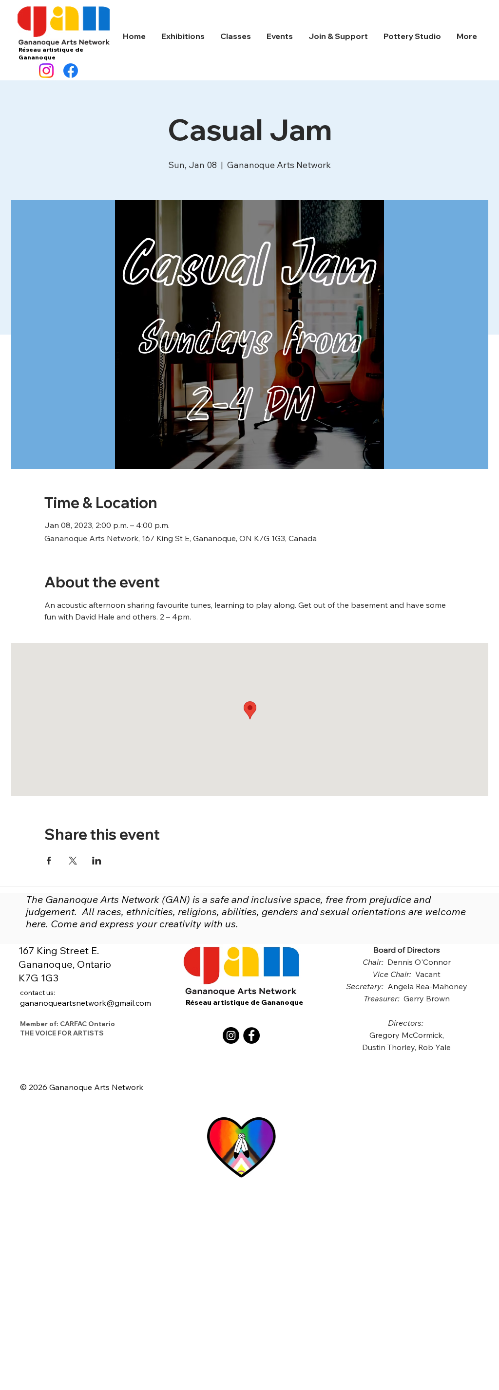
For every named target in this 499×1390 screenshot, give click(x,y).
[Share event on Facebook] (49, 860)
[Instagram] (46, 70)
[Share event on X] (72, 860)
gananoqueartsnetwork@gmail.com (85, 998)
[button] (183, 36)
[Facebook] (70, 70)
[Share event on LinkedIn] (96, 860)
